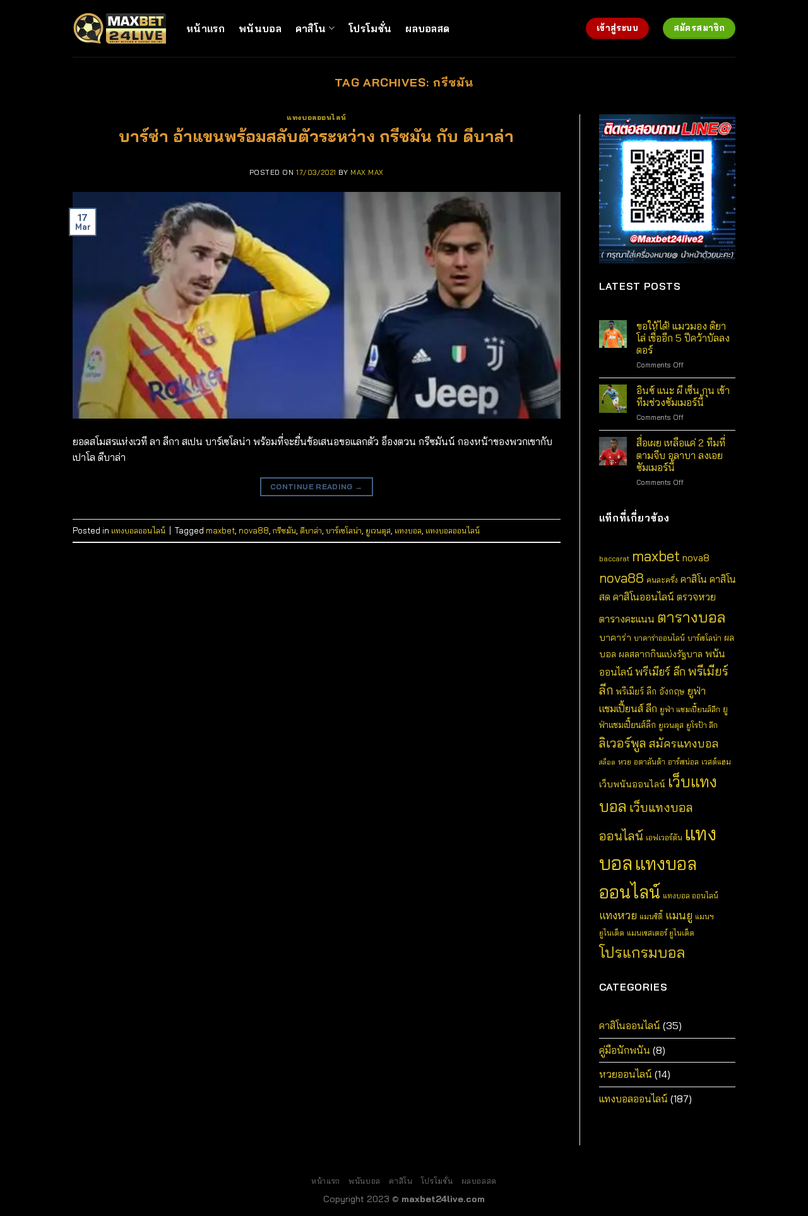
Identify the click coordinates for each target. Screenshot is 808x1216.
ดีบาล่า (311, 530)
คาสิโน (310, 28)
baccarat (614, 558)
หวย (624, 761)
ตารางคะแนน (627, 618)
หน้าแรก (205, 28)
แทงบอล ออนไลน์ (690, 895)
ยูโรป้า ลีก (702, 725)
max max (367, 172)
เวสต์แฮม (716, 761)
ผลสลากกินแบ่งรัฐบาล (661, 654)
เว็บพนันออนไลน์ (632, 784)
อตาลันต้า (649, 761)
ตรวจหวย (696, 597)
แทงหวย (618, 915)
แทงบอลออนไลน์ (316, 117)
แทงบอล (408, 530)
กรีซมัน (284, 530)
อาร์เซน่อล (683, 761)
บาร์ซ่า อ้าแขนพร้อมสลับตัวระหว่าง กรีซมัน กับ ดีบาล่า (316, 136)
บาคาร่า (615, 637)
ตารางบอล (691, 616)
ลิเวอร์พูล (622, 743)
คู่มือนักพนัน (624, 1050)
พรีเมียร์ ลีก (660, 671)
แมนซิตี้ (651, 916)
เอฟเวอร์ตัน (664, 837)
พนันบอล (260, 28)
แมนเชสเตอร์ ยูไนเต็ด (660, 933)
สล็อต (607, 762)
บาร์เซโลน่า (344, 530)
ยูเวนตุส (378, 530)
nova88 (254, 530)
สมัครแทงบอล (684, 743)
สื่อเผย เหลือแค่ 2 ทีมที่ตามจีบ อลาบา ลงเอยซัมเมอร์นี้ (680, 455)
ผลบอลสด (427, 28)
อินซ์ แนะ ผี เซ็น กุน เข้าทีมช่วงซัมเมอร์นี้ (683, 396)
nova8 (696, 558)
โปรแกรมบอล (642, 952)
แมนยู (678, 915)
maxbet (220, 530)
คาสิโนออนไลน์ (643, 596)
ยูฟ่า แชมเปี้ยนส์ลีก (690, 709)
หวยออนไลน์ (625, 1074)
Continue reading (316, 486)
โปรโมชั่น (369, 28)
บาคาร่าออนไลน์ (659, 638)
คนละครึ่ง (662, 580)
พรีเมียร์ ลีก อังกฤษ (650, 691)
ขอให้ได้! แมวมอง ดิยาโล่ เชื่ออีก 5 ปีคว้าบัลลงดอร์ (683, 338)
